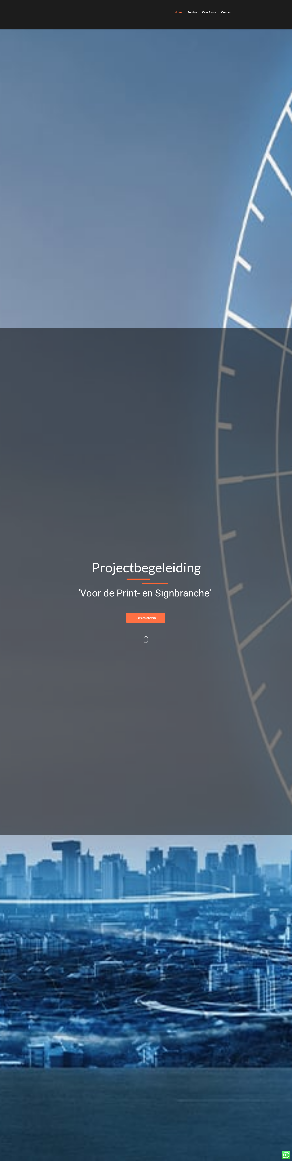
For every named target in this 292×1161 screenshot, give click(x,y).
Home (178, 12)
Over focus (209, 12)
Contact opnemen (146, 617)
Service (192, 12)
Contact (226, 12)
